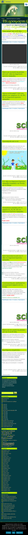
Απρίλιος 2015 (6, 472)
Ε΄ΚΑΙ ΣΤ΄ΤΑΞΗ (21, 20)
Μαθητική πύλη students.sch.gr (9, 517)
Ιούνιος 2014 (5, 481)
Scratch (9, 438)
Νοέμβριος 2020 (6, 450)
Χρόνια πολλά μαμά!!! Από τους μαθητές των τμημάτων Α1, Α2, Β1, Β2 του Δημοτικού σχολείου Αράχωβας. (14, 96)
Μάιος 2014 (5, 483)
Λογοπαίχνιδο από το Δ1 (10, 141)
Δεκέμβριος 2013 (6, 490)
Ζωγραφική (8, 443)
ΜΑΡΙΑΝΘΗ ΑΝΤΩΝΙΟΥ (12, 66)
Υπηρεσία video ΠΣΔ (7, 518)
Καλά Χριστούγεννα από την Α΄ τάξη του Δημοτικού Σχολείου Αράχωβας (12, 258)
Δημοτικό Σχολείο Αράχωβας (9, 410)
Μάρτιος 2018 (6, 452)
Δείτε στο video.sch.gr (14, 64)
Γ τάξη (4, 414)
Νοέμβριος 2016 (6, 461)
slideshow (9, 200)
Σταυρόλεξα (5, 446)
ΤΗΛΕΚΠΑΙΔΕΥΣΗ (7, 426)
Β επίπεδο (5, 441)
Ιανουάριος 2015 (6, 477)
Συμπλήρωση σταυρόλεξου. (11, 350)
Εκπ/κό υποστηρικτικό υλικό (9, 505)
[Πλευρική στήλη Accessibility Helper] (26, 4)
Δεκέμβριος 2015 (6, 468)
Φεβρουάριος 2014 (7, 487)
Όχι (13, 532)
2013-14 (6, 431)
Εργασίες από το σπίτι (7, 420)
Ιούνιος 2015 (5, 469)
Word (4, 440)
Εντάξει (8, 532)
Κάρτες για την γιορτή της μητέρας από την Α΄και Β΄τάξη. (13, 331)
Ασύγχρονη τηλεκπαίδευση (8, 499)
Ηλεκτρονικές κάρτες (7, 509)
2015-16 (8, 433)
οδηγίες (10, 446)
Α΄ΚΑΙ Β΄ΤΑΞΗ (4, 20)
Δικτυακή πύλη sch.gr (7, 503)
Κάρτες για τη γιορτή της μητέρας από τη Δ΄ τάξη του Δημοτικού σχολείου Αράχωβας (13, 74)
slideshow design (12, 275)
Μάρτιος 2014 (6, 486)
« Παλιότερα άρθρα (6, 374)
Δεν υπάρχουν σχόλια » (23, 67)
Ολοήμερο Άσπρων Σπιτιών (8, 423)
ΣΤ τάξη (4, 419)
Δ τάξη (15, 177)
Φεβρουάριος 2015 (7, 475)
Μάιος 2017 (5, 455)
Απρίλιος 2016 (6, 465)
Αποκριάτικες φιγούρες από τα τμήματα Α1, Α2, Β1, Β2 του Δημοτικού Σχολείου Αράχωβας (12, 209)
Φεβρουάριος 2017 (7, 458)
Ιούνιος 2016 (5, 462)
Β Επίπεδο (5, 398)
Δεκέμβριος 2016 (6, 459)
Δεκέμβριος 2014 (6, 478)
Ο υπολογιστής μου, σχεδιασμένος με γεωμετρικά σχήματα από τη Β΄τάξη (13, 285)
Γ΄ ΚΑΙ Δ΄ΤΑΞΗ (13, 20)
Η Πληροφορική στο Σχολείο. (9, 506)
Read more (19, 532)
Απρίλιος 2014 (6, 484)
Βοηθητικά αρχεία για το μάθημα (13, 18)
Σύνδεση (8, 1)
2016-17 (6, 435)
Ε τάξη (4, 417)
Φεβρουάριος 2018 (7, 453)
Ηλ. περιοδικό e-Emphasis (8, 508)
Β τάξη (15, 67)
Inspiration (5, 436)
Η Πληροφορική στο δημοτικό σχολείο (15, 24)
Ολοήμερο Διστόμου (7, 425)
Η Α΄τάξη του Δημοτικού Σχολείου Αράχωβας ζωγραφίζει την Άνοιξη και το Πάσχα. (13, 183)
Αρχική (2, 18)
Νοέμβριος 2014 (6, 480)
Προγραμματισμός (8, 445)
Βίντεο (4, 400)
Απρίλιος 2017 (6, 456)
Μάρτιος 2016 (6, 466)
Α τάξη (15, 203)
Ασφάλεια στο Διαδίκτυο (12, 440)
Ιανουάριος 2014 (6, 488)
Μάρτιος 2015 (6, 474)
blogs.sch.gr (5, 494)
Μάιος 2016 (5, 463)
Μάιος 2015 (5, 471)
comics (13, 435)
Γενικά (4, 408)
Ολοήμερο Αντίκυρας (7, 422)
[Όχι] (26, 528)
